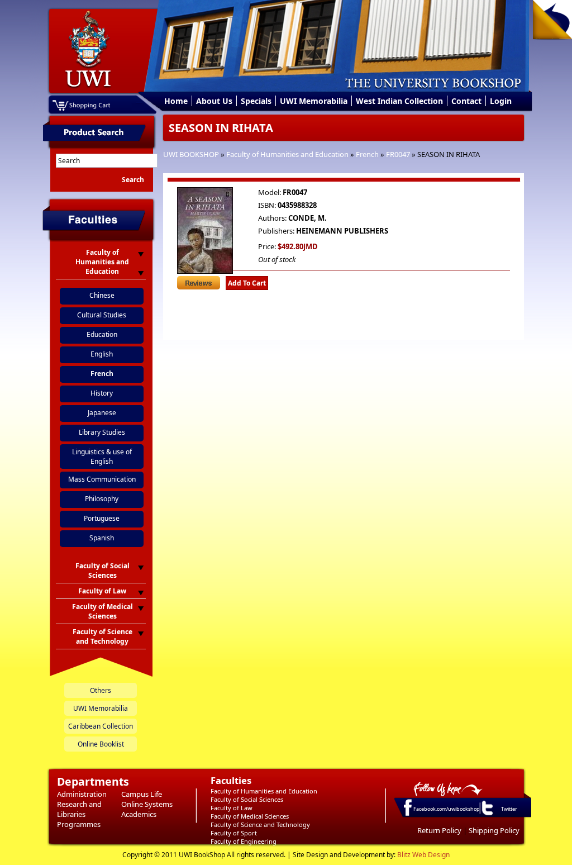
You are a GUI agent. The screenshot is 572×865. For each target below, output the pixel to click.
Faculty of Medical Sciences (250, 816)
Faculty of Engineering (244, 841)
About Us (214, 101)
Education (102, 334)
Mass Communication (102, 479)
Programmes (79, 824)
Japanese (102, 412)
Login (501, 101)
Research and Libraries (79, 809)
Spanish (101, 538)
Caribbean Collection (100, 726)
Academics (138, 814)
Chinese (102, 295)
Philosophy (101, 498)
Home (176, 101)
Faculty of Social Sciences (247, 799)
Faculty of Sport (234, 833)
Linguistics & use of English (102, 456)
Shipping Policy (494, 830)
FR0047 (398, 154)
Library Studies (102, 432)
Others (100, 690)
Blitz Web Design (423, 854)
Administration (82, 794)
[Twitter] (486, 815)
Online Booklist (101, 744)
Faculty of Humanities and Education (287, 154)
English (101, 354)
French (367, 154)
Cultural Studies (101, 315)
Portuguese (102, 518)
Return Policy (439, 830)
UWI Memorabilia (313, 101)
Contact (466, 101)
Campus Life (141, 794)
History (101, 393)
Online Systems (147, 804)
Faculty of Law (231, 808)
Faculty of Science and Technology (260, 824)
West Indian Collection (399, 101)
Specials (256, 101)
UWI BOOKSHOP (191, 154)
